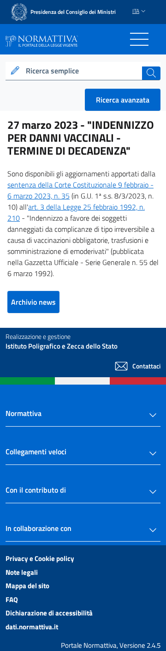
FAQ (12, 599)
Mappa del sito (27, 585)
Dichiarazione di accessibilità (49, 613)
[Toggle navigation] (139, 39)
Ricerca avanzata (122, 99)
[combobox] (83, 71)
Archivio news (33, 301)
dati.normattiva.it (32, 626)
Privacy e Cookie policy (40, 558)
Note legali (22, 572)
